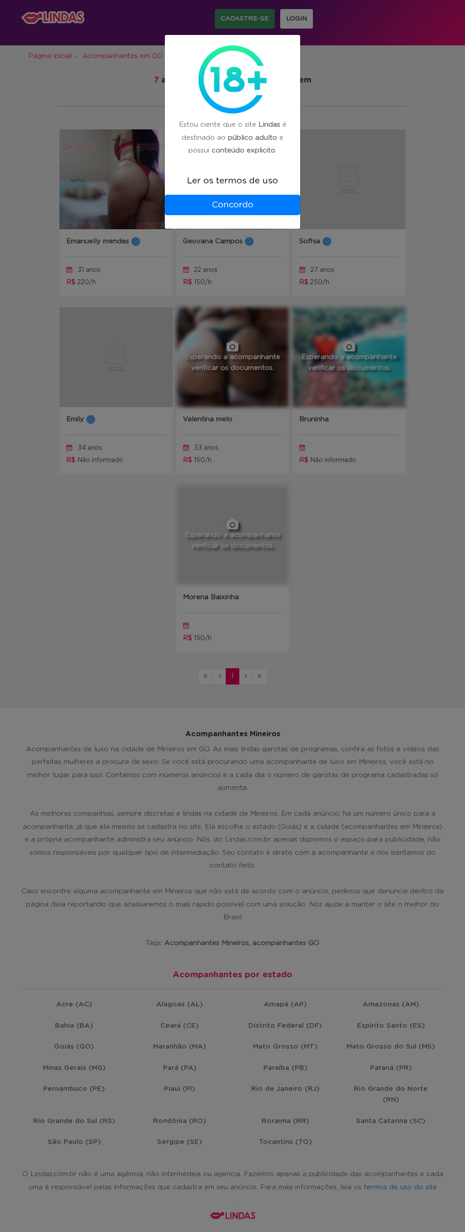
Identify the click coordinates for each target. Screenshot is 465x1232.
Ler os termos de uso (232, 181)
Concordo (232, 205)
